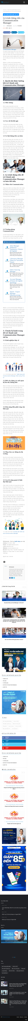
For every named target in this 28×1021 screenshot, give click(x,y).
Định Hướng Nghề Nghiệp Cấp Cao (13, 9)
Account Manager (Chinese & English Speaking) (16, 280)
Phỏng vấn (5, 726)
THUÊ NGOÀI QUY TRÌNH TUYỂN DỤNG (14, 941)
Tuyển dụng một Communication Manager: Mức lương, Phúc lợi (14, 376)
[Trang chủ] (5, 2)
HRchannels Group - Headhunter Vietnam (17, 785)
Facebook (7, 32)
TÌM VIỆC (5, 680)
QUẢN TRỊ (5, 687)
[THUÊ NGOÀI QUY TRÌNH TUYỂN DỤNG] (14, 936)
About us (21, 1017)
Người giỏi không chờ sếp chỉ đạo (14, 619)
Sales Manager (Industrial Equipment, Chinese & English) (16, 248)
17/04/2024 (19, 25)
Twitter (21, 32)
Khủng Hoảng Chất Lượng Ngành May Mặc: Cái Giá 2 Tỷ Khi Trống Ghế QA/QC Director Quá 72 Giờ (17, 985)
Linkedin (15, 32)
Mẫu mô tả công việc (16, 723)
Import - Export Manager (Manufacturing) (15, 293)
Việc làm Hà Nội (18, 726)
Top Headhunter (15, 728)
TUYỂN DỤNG (5, 682)
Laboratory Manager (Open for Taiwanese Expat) (16, 260)
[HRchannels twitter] (14, 578)
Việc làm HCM (15, 721)
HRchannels (9, 25)
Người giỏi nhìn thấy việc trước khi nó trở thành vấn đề (14, 602)
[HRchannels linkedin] (12, 578)
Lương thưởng (11, 726)
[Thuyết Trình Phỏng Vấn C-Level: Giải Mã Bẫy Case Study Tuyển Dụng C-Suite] (4, 992)
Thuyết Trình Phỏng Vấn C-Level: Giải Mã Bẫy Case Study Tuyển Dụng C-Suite (17, 993)
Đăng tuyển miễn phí (6, 728)
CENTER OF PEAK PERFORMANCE (10, 685)
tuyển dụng (17, 541)
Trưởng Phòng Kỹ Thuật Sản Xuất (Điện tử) (17, 787)
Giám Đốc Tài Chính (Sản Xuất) (16, 805)
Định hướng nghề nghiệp (7, 721)
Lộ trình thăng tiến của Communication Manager (12, 11)
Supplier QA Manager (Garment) (17, 822)
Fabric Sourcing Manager (15, 270)
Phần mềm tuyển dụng (7, 723)
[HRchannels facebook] (10, 578)
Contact (25, 1017)
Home (5, 9)
